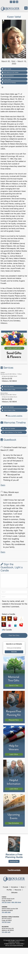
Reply (3, 485)
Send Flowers (7, 79)
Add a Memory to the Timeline (11, 72)
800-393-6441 (16, 902)
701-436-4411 (6, 932)
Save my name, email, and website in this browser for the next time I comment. (14, 604)
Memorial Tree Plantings (10, 82)
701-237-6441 (6, 902)
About (22, 887)
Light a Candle (7, 69)
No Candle (7, 630)
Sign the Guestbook (9, 75)
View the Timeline (10, 428)
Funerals (5, 887)
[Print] (2, 87)
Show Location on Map (9, 389)
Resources (18, 890)
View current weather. (14, 416)
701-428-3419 (6, 912)
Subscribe (14, 651)
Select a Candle (8, 614)
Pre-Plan (9, 890)
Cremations (14, 887)
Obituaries (14, 892)
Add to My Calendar (9, 386)
